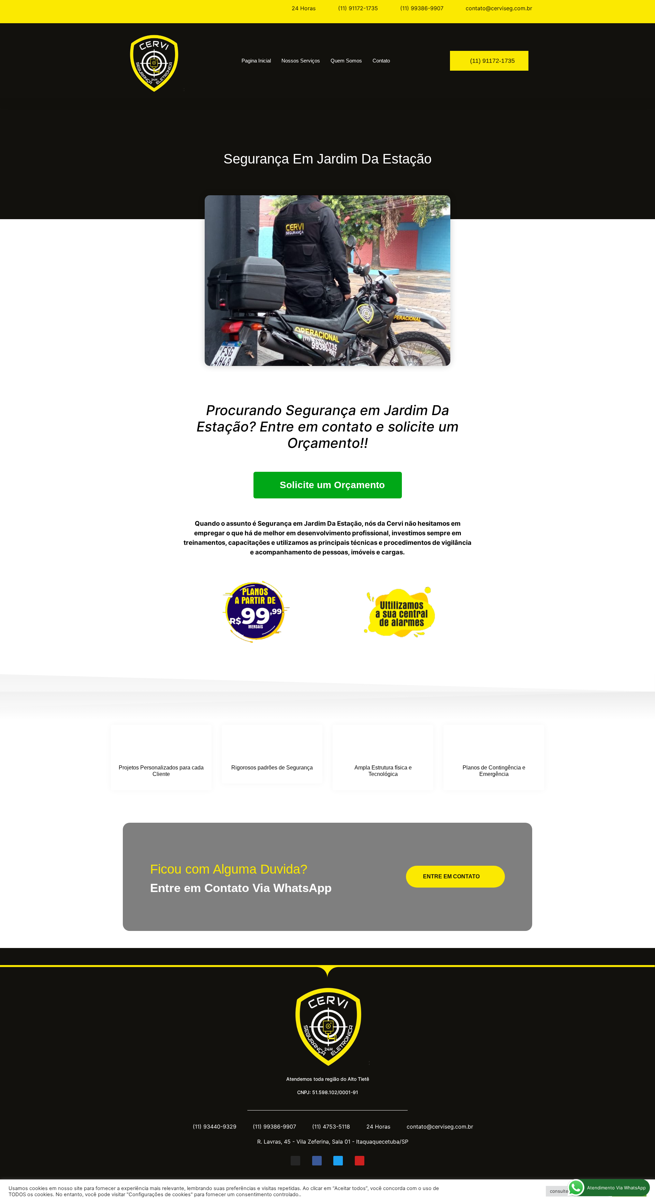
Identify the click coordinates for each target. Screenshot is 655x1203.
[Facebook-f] (317, 1160)
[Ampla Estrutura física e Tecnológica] (383, 745)
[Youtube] (359, 1160)
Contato (381, 60)
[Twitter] (338, 1160)
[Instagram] (295, 1160)
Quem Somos (346, 60)
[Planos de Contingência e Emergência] (494, 745)
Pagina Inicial (256, 60)
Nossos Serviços (300, 60)
